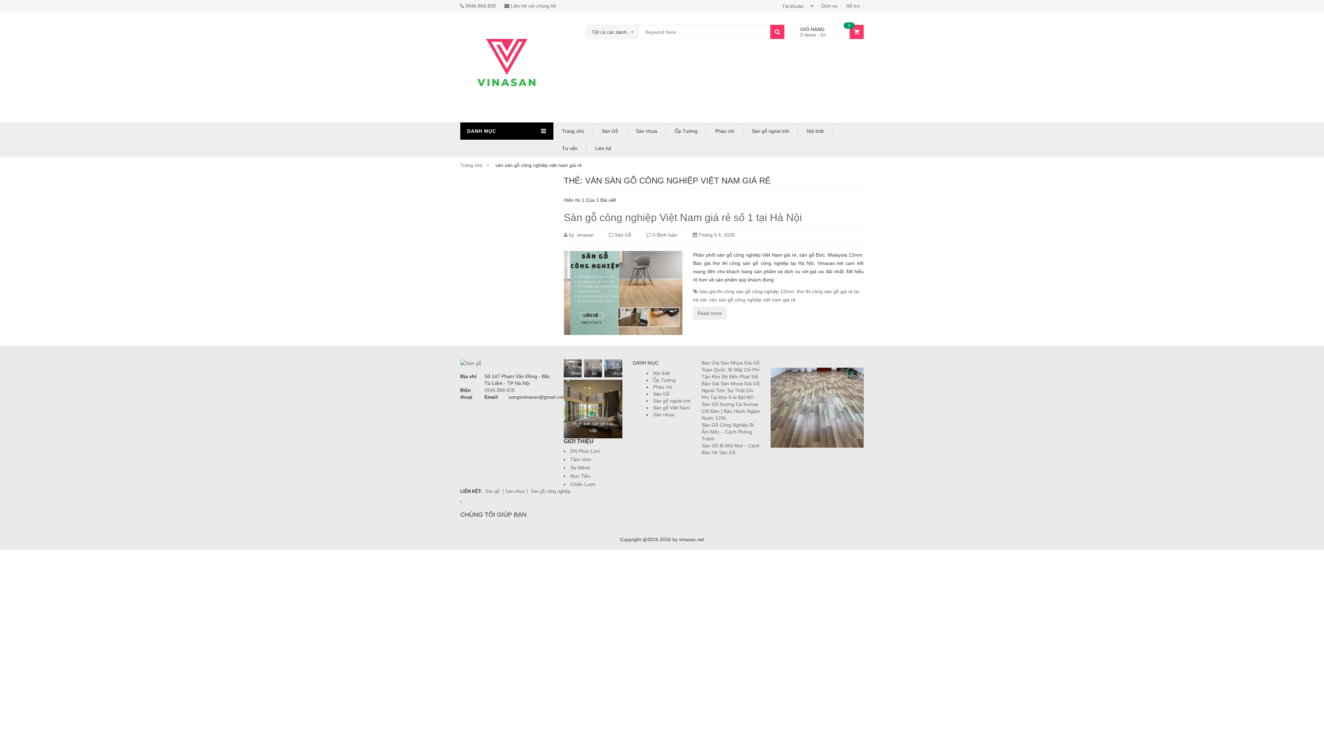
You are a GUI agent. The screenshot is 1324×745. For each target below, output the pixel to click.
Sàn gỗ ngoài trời (770, 131)
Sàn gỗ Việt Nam (671, 407)
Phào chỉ (724, 131)
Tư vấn (570, 148)
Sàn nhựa (646, 131)
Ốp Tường (686, 131)
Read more (710, 313)
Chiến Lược (583, 484)
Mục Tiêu (580, 476)
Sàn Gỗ (610, 131)
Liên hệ (603, 148)
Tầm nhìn (580, 459)
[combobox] (612, 32)
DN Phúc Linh (585, 451)
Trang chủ (573, 131)
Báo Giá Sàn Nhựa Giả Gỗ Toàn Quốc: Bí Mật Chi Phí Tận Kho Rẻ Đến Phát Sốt (731, 369)
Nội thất (815, 131)
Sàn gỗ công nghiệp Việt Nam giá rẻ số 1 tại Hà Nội (683, 217)
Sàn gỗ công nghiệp (550, 491)
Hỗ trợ (853, 6)
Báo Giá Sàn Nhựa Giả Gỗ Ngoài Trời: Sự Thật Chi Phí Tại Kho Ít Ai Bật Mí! (731, 390)
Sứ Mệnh (580, 467)
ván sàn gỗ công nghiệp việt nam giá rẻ (752, 299)
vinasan (585, 235)
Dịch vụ (829, 6)
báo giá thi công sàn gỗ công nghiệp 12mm (747, 291)
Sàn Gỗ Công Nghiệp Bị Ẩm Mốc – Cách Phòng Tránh (728, 431)
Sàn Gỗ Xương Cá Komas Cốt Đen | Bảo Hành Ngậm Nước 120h (731, 411)
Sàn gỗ (493, 491)
